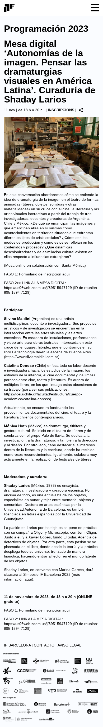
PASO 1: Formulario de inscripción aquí (37, 274)
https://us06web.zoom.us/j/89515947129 (38, 288)
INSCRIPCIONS (61, 110)
